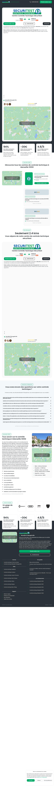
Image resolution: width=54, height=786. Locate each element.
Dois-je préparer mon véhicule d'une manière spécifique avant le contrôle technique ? (22, 411)
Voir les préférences (48, 780)
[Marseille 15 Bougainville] (4, 100)
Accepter (30, 780)
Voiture (33, 19)
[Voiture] (29, 19)
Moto (21, 19)
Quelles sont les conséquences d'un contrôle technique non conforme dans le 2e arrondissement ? (25, 413)
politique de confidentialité (42, 777)
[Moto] (25, 19)
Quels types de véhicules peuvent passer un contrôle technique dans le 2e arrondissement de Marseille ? (26, 422)
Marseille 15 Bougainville (11, 100)
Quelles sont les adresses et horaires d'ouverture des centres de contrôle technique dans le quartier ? (25, 400)
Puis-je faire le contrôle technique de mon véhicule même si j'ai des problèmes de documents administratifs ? (24, 419)
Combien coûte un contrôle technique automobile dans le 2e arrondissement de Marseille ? (23, 406)
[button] (27, 95)
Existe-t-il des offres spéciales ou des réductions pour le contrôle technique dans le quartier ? (24, 416)
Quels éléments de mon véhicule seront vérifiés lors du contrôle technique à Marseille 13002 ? (23, 403)
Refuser (39, 780)
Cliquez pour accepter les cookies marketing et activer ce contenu (27, 123)
